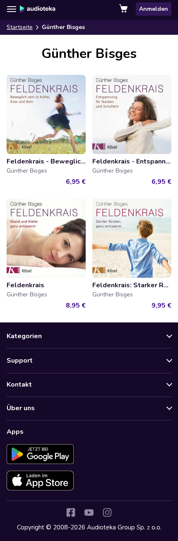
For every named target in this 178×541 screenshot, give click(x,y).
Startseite (20, 27)
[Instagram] (107, 512)
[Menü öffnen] (12, 9)
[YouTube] (89, 512)
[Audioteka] (37, 9)
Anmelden (153, 9)
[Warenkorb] (124, 9)
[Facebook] (71, 512)
